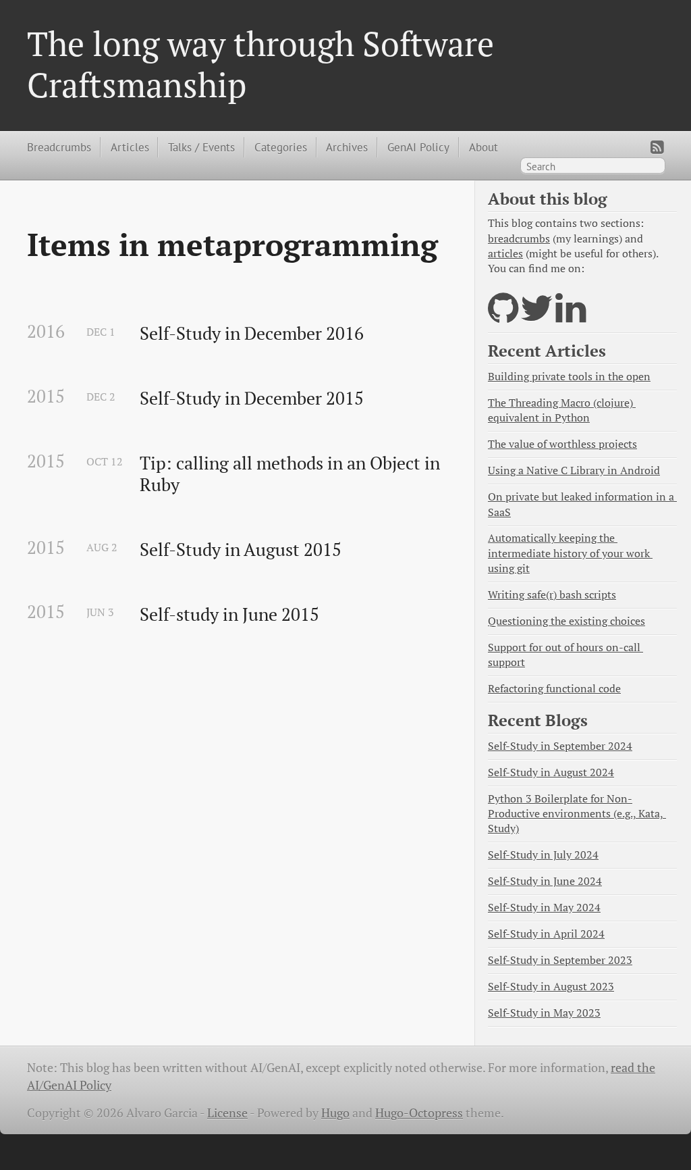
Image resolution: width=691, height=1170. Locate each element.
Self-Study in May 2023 (544, 1013)
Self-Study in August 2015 (240, 550)
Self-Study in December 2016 (252, 334)
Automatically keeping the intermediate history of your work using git (570, 553)
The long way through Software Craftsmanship (260, 63)
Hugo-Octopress (419, 1113)
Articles (130, 147)
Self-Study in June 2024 (545, 881)
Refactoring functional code (554, 689)
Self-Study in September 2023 (560, 960)
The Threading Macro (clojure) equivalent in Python (562, 410)
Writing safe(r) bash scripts (552, 595)
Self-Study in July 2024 (543, 855)
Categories (280, 147)
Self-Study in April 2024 (546, 934)
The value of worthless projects (562, 444)
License (227, 1113)
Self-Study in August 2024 (551, 772)
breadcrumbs (519, 239)
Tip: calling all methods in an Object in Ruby (292, 474)
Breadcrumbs (59, 147)
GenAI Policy (418, 147)
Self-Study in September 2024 (560, 746)
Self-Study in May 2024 (544, 907)
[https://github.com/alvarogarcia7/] (503, 316)
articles (505, 254)
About (483, 147)
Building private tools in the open (569, 377)
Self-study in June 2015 (229, 615)
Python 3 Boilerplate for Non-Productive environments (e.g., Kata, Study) (577, 814)
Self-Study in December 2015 (252, 398)
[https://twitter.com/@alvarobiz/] (537, 316)
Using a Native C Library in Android (574, 470)
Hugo (335, 1113)
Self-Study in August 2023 (551, 987)
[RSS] (657, 147)
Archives (347, 147)
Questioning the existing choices (566, 621)
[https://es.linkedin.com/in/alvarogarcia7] (570, 316)
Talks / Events (201, 147)
